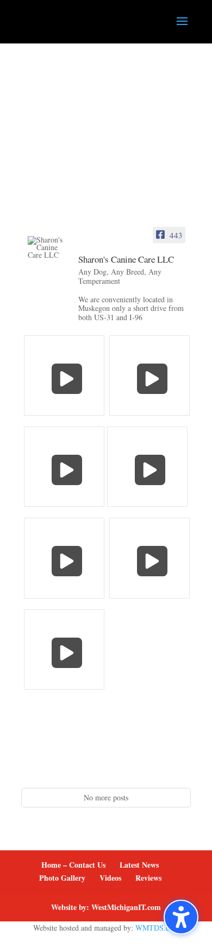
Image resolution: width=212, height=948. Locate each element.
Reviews (148, 877)
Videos (110, 877)
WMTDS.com (157, 927)
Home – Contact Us (73, 864)
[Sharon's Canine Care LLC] (48, 247)
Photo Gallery (62, 877)
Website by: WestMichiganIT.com (106, 907)
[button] (181, 917)
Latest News (139, 864)
